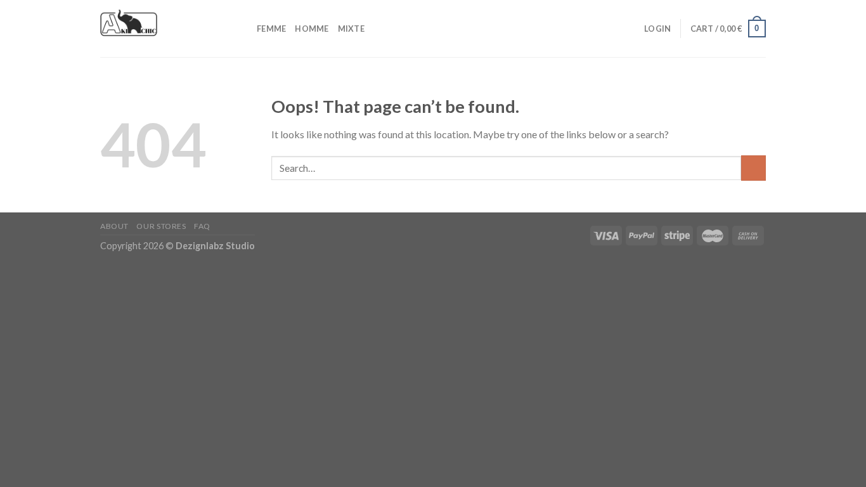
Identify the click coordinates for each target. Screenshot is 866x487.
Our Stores (161, 226)
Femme (271, 28)
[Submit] (753, 167)
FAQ (202, 226)
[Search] (630, 28)
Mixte (351, 28)
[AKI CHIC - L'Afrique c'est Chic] (169, 28)
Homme (311, 28)
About (114, 226)
